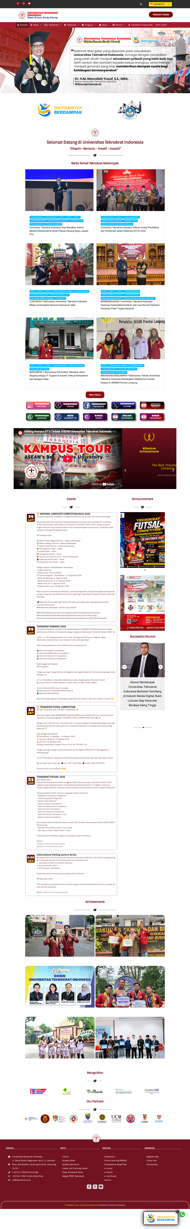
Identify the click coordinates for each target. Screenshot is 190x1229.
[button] (125, 470)
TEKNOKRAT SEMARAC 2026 (51, 626)
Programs (89, 25)
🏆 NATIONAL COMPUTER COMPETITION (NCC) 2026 (63, 513)
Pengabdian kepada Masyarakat (114, 372)
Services (119, 25)
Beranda (24, 25)
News (104, 25)
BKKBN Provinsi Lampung (118, 365)
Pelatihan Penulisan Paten (112, 298)
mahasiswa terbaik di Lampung (42, 298)
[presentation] (124, 667)
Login (122, 4)
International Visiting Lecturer (55, 892)
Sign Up (133, 4)
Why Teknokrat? (51, 25)
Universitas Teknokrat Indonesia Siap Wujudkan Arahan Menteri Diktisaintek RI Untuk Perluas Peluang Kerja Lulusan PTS (58, 231)
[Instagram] (95, 1186)
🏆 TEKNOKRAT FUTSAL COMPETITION (56, 707)
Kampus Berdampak (38, 220)
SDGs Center (161, 25)
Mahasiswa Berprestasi (59, 295)
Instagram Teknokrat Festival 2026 (51, 844)
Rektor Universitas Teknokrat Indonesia (46, 224)
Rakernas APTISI (76, 220)
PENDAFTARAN (161, 14)
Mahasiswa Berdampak (39, 295)
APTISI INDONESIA (37, 217)
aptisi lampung (51, 217)
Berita (62, 217)
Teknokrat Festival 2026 (142, 25)
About (36, 25)
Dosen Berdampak (59, 365)
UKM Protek (60, 298)
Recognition (95, 1073)
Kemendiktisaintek (132, 295)
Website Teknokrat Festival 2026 (50, 846)
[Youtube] (101, 1186)
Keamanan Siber (82, 291)
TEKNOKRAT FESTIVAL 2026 (51, 776)
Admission (71, 25)
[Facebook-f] (89, 1186)
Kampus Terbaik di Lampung (58, 220)
